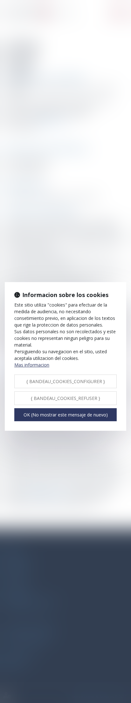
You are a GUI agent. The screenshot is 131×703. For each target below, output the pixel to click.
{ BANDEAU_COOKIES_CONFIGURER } (65, 381)
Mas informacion (31, 365)
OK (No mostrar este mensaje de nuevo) (66, 415)
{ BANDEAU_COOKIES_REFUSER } (65, 398)
